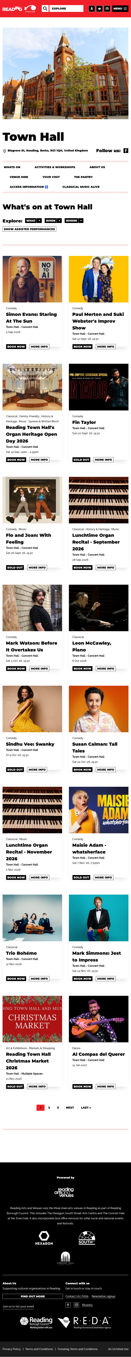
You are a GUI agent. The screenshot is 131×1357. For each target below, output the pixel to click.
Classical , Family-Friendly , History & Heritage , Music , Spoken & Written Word (32, 429)
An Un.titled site (118, 1349)
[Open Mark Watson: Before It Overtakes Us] (32, 608)
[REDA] (84, 1323)
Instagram (76, 1304)
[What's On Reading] (20, 8)
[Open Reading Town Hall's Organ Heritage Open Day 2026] (32, 387)
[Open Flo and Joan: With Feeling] (32, 500)
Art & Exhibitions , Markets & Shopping (30, 1059)
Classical (91, 644)
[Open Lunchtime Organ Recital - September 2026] (98, 500)
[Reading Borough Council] (36, 1323)
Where (71, 220)
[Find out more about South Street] (87, 1238)
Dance (98, 1052)
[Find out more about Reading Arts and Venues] (65, 1193)
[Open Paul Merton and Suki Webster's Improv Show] (98, 279)
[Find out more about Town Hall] (65, 1259)
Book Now (16, 346)
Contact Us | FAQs (77, 1296)
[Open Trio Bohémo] (32, 918)
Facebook (68, 1304)
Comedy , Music (28, 536)
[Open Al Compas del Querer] (98, 1019)
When (50, 220)
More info (39, 346)
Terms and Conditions (39, 1349)
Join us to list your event (18, 1306)
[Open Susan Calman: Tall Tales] (98, 709)
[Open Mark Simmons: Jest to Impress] (98, 918)
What (30, 220)
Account (92, 8)
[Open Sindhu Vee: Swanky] (32, 709)
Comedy (31, 315)
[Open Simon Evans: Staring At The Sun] (32, 279)
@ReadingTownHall (125, 150)
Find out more (33, 1296)
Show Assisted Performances (29, 229)
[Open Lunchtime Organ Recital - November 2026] (32, 810)
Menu (117, 8)
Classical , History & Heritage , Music (96, 540)
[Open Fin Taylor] (98, 387)
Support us (107, 8)
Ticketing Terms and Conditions (77, 1349)
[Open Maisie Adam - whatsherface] (98, 810)
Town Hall (13, 327)
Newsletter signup (103, 1296)
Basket (99, 8)
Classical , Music (29, 849)
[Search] (45, 8)
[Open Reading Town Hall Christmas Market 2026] (32, 1019)
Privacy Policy (12, 1349)
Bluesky (87, 1305)
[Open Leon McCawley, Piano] (98, 608)
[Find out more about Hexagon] (44, 1238)
